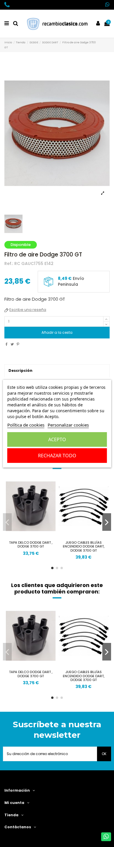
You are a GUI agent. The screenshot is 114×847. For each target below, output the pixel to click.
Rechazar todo (57, 455)
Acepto (57, 439)
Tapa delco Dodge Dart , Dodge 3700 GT (30, 544)
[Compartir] (7, 344)
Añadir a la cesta (57, 332)
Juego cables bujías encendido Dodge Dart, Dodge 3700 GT (83, 546)
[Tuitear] (12, 344)
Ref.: (8, 263)
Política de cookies (25, 425)
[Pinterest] (18, 344)
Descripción (20, 370)
